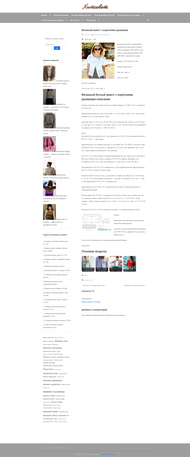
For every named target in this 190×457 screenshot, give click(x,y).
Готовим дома (91, 20)
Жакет (86, 275)
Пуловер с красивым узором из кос (56, 241)
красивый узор (48, 421)
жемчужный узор (61, 419)
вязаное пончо (47, 405)
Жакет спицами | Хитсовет (91, 301)
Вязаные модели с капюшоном (50, 344)
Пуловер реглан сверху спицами (56, 299)
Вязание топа (61, 340)
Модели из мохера (58, 354)
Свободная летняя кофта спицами (56, 274)
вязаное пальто (46, 402)
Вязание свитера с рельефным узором (57, 259)
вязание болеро (60, 376)
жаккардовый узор (50, 418)
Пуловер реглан (58, 360)
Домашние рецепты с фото (52, 351)
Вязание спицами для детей (81, 15)
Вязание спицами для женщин (52, 20)
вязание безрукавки (49, 377)
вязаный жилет (63, 412)
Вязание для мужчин (61, 15)
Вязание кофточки (48, 341)
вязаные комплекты (48, 408)
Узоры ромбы (57, 369)
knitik (95, 35)
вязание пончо (46, 387)
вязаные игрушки (57, 405)
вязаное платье (57, 402)
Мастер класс (74, 20)
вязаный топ (63, 415)
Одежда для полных (48, 360)
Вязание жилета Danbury (53, 288)
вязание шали (60, 396)
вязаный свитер (50, 415)
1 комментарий (105, 35)
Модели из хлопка (50, 357)
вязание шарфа (59, 399)
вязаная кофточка (62, 373)
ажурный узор (50, 373)
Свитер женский (49, 362)
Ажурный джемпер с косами (55, 320)
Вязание (44, 15)
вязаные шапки (57, 408)
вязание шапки (48, 399)
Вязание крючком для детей (104, 15)
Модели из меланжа (47, 354)
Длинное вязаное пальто (53, 255)
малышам (55, 421)
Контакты (45, 447)
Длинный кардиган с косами (54, 270)
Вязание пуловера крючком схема (56, 293)
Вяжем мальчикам (59, 337)
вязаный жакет (88, 280)
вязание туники (49, 395)
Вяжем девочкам (48, 337)
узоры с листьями (63, 421)
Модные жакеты (63, 357)
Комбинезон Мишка (51, 266)
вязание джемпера (52, 380)
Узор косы (48, 369)
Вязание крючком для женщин (129, 15)
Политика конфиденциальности (57, 447)
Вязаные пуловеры (52, 347)
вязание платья (65, 384)
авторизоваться (119, 315)
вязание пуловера (54, 391)
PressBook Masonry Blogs (108, 454)
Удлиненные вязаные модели (53, 365)
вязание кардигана (51, 384)
